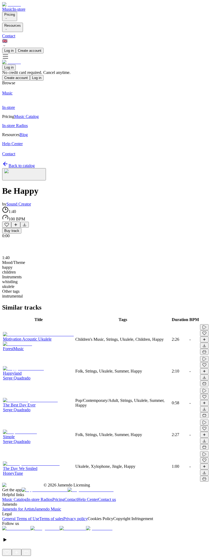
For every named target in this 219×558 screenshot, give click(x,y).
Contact (8, 36)
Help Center (87, 499)
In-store (19, 9)
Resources (12, 25)
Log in (9, 51)
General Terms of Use (20, 518)
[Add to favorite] (6, 224)
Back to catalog (22, 165)
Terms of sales (51, 518)
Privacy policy (75, 518)
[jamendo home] (11, 4)
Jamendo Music (48, 509)
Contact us (107, 499)
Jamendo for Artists (18, 509)
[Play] (24, 174)
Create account (29, 51)
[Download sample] (24, 225)
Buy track (11, 231)
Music (7, 9)
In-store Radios (39, 499)
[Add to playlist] (15, 224)
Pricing (9, 15)
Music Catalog (14, 499)
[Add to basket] (204, 352)
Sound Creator (18, 204)
